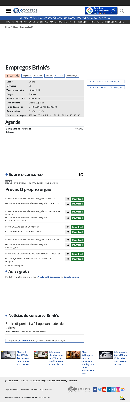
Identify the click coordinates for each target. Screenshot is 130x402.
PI (86, 22)
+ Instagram (61, 340)
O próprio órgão (36, 111)
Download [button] (77, 199)
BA (30, 22)
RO (102, 22)
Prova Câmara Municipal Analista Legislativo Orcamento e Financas (32, 213)
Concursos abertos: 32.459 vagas (103, 81)
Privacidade (47, 390)
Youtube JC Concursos (49, 277)
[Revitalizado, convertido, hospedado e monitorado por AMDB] (122, 397)
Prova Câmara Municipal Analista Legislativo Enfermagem (32, 239)
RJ (90, 22)
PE (82, 22)
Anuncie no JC (36, 390)
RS (98, 22)
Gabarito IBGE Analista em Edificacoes (23, 231)
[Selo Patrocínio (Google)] (101, 10)
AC (13, 22)
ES (42, 22)
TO (122, 22)
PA (70, 22)
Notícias (59, 75)
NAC (8, 22)
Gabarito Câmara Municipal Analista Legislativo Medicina (32, 203)
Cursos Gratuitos (100, 17)
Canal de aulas (71, 277)
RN (93, 22)
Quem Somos (11, 390)
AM (25, 22)
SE (118, 22)
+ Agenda (27, 75)
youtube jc (83, 17)
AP (21, 22)
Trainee (32, 94)
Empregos (69, 17)
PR (78, 22)
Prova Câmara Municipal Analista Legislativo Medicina (30, 198)
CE (34, 22)
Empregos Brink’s (26, 27)
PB (74, 22)
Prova (49, 75)
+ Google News (37, 340)
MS (60, 22)
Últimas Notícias (29, 17)
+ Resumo (38, 75)
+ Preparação (72, 75)
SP (114, 22)
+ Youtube (50, 340)
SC (110, 22)
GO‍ (46, 22)
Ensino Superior (36, 102)
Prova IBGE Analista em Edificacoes (22, 226)
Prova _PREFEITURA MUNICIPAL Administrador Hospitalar (32, 253)
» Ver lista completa (14, 265)
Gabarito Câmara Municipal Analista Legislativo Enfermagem (27, 246)
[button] (67, 199)
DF (38, 22)
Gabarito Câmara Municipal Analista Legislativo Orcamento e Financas (27, 219)
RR (106, 22)
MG (65, 22)
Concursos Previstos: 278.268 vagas (105, 87)
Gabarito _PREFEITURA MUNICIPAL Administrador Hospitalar (28, 260)
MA (51, 22)
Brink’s (32, 81)
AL (17, 22)
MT (56, 22)
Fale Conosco (24, 390)
